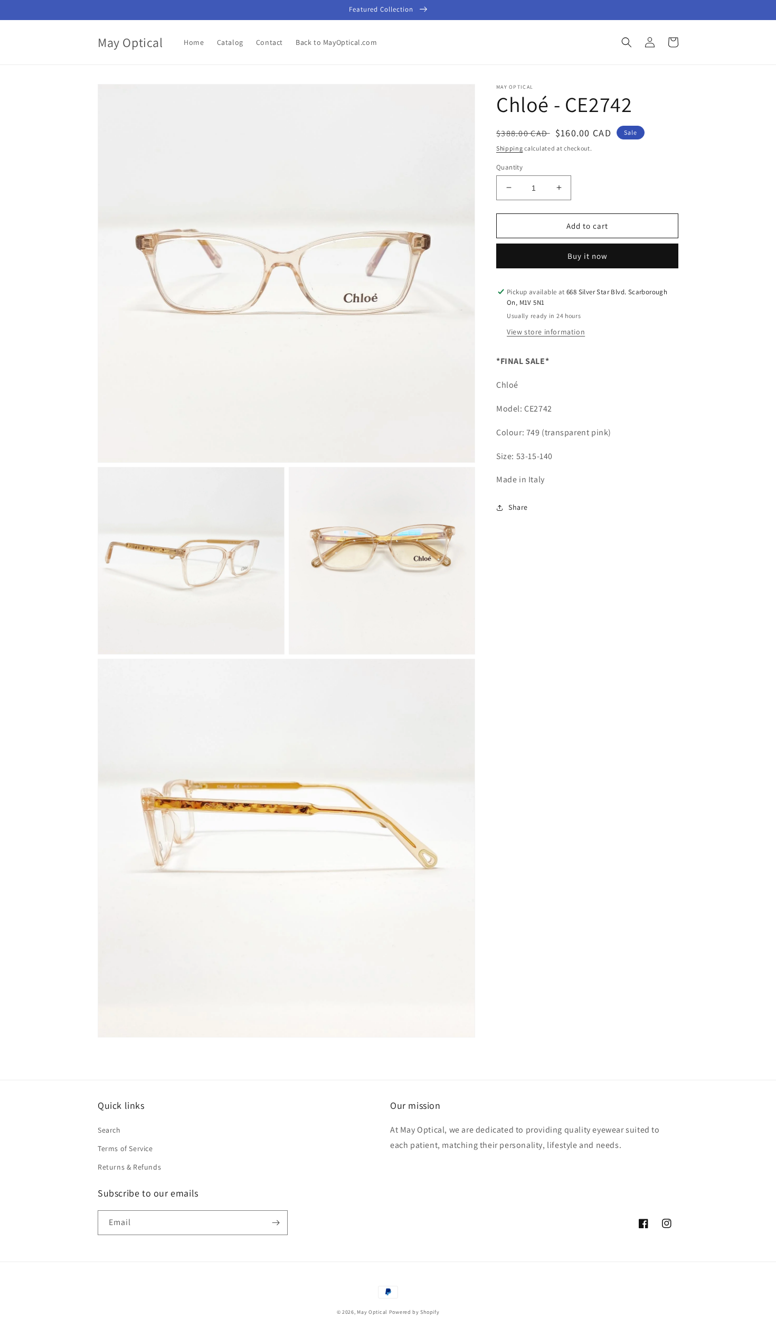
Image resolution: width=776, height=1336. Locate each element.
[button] (626, 42)
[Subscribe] (275, 1222)
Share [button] (518, 507)
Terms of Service (125, 1148)
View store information (546, 332)
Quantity (509, 166)
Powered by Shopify (414, 1312)
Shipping (509, 148)
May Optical (372, 1312)
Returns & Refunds (129, 1167)
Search (109, 1130)
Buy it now (587, 256)
